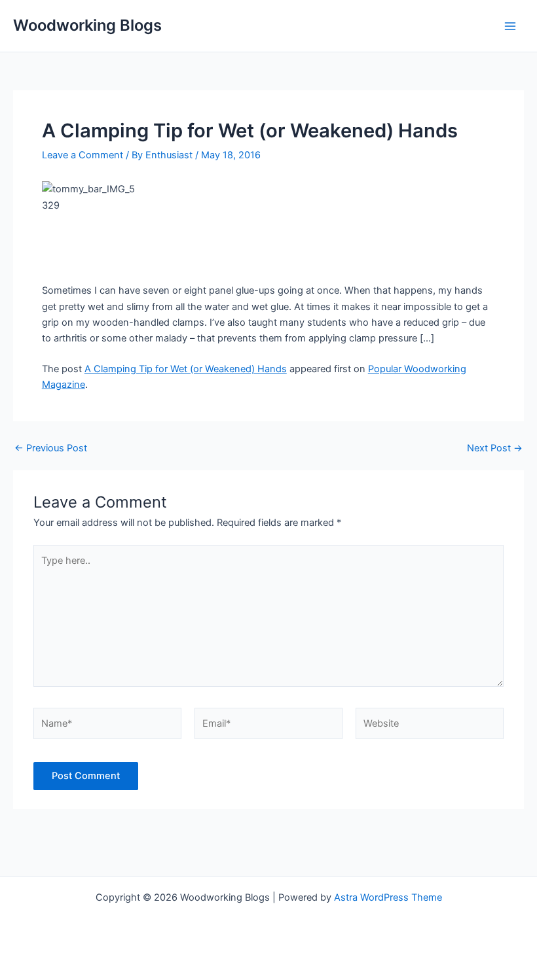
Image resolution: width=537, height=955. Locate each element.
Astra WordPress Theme (388, 897)
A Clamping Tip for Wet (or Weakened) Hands (185, 369)
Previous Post (50, 448)
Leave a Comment (82, 155)
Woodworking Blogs (87, 25)
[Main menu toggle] (510, 26)
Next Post (495, 448)
